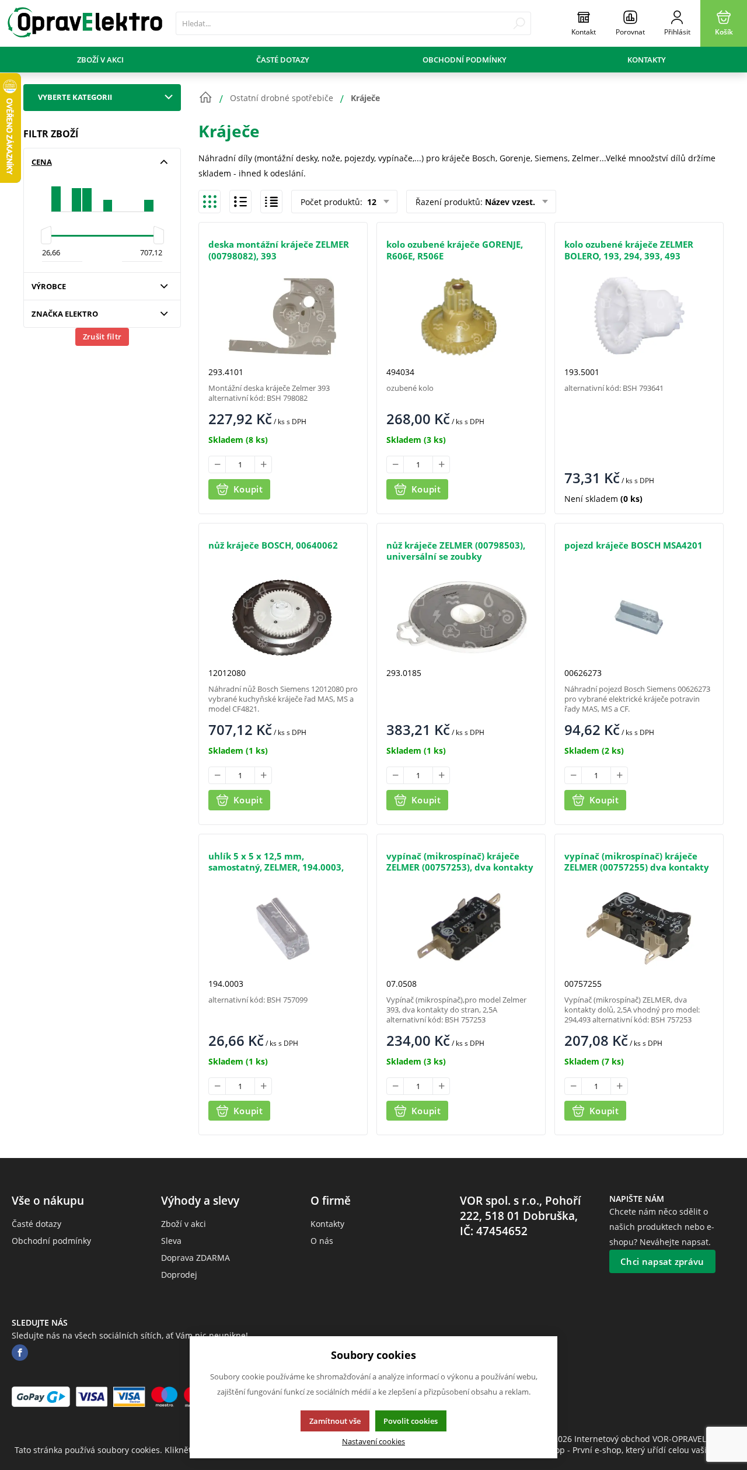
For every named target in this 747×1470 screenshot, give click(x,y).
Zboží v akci (100, 59)
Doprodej (179, 1274)
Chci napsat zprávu (662, 1261)
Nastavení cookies (373, 1442)
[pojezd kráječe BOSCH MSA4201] (639, 617)
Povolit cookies (410, 1421)
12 (370, 201)
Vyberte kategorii (75, 97)
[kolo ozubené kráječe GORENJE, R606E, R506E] (461, 316)
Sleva (171, 1240)
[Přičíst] (263, 464)
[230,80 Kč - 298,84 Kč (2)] (87, 194)
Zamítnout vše (335, 1421)
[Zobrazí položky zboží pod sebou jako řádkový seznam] (240, 201)
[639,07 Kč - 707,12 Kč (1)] (149, 194)
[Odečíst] (217, 464)
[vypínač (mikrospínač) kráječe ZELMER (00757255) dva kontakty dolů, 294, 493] (639, 928)
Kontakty (646, 59)
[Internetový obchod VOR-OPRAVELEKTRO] (85, 23)
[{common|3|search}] (519, 23)
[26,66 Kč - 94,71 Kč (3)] (56, 194)
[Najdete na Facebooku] (20, 1352)
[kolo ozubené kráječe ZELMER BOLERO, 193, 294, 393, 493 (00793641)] (639, 316)
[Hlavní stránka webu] (205, 97)
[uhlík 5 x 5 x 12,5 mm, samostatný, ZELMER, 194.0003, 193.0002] (283, 928)
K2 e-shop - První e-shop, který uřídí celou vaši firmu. (629, 1449)
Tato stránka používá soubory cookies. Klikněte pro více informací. (143, 1449)
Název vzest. (510, 201)
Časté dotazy (282, 59)
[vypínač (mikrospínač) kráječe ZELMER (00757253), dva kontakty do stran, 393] (461, 928)
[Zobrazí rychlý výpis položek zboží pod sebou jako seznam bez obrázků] (271, 201)
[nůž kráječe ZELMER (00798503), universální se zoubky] (461, 617)
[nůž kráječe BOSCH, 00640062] (283, 617)
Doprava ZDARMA (195, 1257)
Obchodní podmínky (465, 59)
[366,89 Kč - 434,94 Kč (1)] (108, 194)
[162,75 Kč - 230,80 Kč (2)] (76, 194)
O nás (321, 1240)
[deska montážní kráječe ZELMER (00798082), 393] (283, 316)
